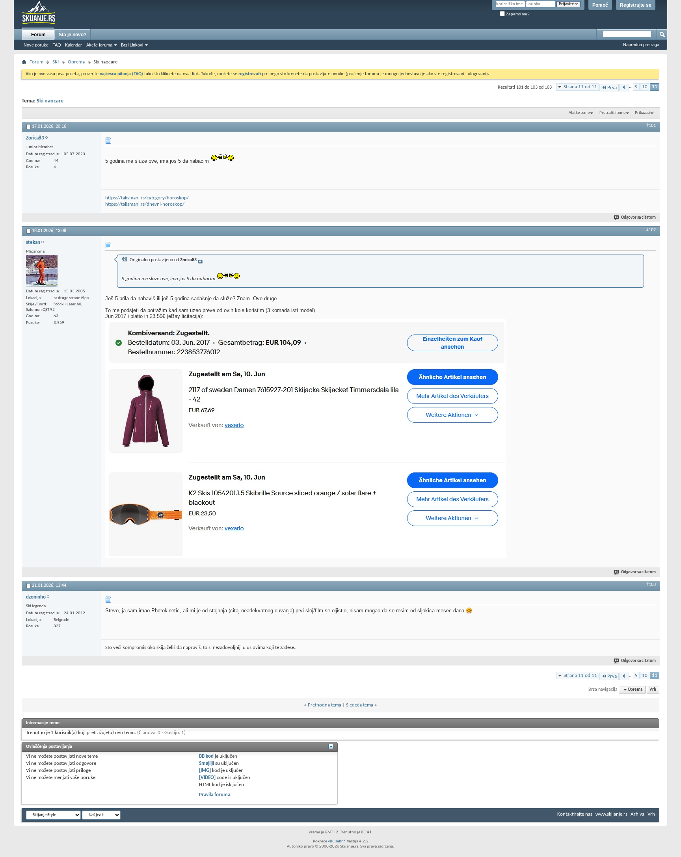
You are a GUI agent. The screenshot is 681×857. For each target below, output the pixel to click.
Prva (612, 87)
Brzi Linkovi (132, 45)
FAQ (56, 45)
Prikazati (642, 113)
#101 (651, 125)
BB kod (206, 756)
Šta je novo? (72, 34)
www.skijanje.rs (611, 814)
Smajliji (206, 763)
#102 (651, 230)
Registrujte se (635, 5)
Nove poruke (36, 45)
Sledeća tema (359, 705)
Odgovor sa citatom (638, 218)
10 (645, 86)
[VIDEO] (207, 777)
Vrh (652, 690)
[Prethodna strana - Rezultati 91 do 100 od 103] (624, 87)
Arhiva (637, 814)
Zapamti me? (517, 14)
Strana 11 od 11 (580, 86)
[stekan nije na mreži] (42, 271)
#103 (651, 584)
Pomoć (600, 5)
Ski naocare (50, 101)
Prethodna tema (324, 705)
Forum (38, 34)
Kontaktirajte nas (574, 814)
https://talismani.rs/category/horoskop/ (147, 198)
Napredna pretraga (641, 44)
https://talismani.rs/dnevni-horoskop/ (144, 204)
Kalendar (73, 45)
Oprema (76, 62)
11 (654, 86)
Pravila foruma (214, 795)
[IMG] (205, 770)
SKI (55, 62)
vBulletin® (337, 841)
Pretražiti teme (612, 113)
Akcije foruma (99, 45)
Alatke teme (579, 113)
